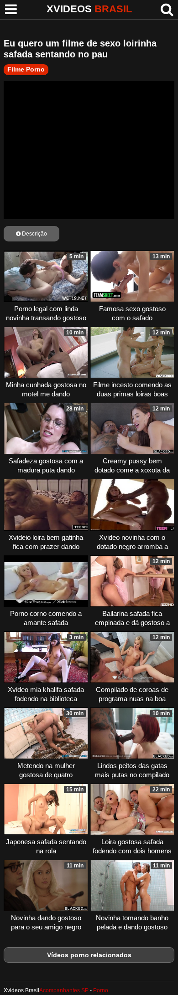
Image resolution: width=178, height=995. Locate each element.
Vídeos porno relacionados (89, 955)
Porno (100, 990)
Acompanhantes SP (64, 990)
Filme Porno (26, 69)
